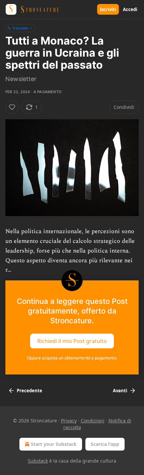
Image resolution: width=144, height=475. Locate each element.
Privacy (69, 420)
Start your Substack (54, 444)
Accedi (130, 9)
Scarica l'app (105, 444)
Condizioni (92, 420)
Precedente (29, 391)
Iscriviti (108, 9)
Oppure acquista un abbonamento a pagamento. (72, 358)
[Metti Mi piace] (12, 107)
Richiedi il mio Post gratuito (72, 341)
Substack (38, 461)
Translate (20, 27)
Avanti (120, 391)
